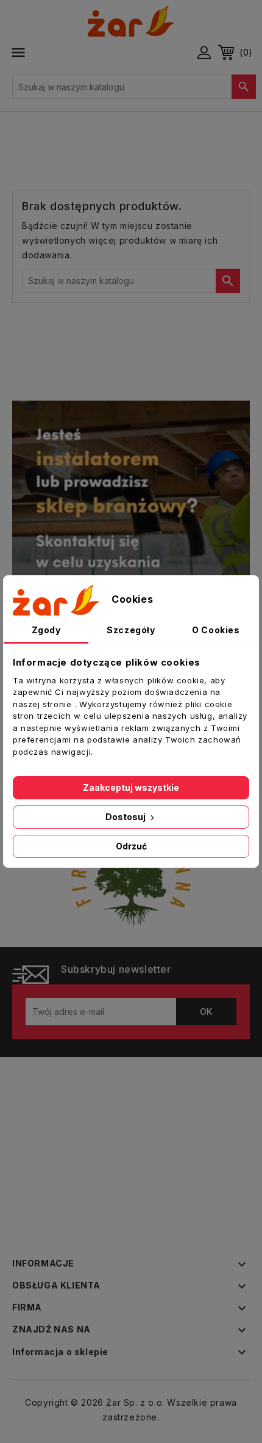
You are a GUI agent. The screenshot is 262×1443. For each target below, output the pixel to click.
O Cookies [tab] (215, 630)
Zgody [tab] (46, 630)
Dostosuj (126, 817)
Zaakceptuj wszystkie (131, 787)
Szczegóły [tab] (131, 630)
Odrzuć (131, 846)
